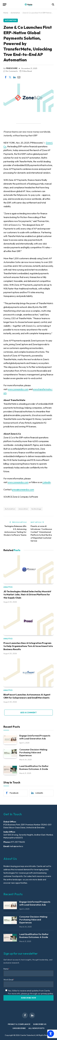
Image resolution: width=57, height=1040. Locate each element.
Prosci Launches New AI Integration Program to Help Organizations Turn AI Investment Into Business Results (28, 646)
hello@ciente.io (16, 846)
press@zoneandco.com (23, 489)
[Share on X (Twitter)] (10, 77)
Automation (15, 13)
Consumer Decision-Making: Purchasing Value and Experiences (33, 752)
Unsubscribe (19, 1028)
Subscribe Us (39, 1024)
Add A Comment (28, 712)
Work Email (8, 979)
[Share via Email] (19, 77)
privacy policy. (47, 993)
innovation (23, 509)
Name (6, 969)
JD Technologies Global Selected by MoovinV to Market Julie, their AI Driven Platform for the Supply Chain (27, 594)
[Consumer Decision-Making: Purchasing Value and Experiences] (10, 753)
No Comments (12, 71)
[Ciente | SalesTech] (28, 4)
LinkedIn (47, 482)
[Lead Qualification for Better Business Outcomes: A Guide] (10, 769)
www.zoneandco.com (18, 389)
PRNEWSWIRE (11, 68)
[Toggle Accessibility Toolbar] (50, 1033)
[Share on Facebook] (5, 77)
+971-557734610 (17, 842)
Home (5, 13)
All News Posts (36, 1028)
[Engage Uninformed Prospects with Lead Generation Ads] (10, 739)
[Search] (52, 4)
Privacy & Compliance (19, 1024)
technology (36, 509)
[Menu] (4, 4)
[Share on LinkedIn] (14, 77)
